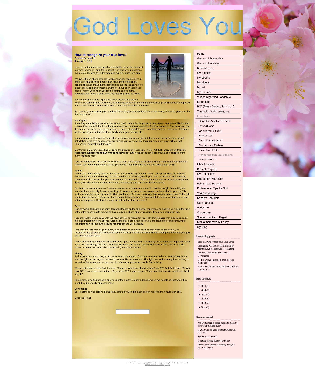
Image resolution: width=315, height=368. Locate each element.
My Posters (204, 92)
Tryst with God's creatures (213, 111)
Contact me (204, 212)
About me (203, 207)
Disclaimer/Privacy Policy (213, 222)
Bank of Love (205, 135)
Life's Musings (206, 164)
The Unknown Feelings (211, 145)
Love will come (206, 126)
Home (200, 53)
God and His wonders (210, 58)
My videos (203, 82)
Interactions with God (210, 178)
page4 (139, 363)
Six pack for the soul (207, 336)
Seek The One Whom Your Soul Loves (216, 242)
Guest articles (205, 202)
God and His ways (208, 63)
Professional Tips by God (212, 188)
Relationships (205, 68)
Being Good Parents (209, 183)
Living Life (203, 101)
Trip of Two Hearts (208, 150)
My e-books (204, 72)
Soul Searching (206, 193)
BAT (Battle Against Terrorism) (215, 106)
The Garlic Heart (207, 159)
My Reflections (206, 173)
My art (201, 87)
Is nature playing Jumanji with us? (214, 341)
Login (167, 365)
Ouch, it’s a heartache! (210, 140)
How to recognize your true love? (216, 154)
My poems (203, 77)
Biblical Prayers (206, 169)
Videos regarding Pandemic (214, 97)
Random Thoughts (208, 198)
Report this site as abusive (154, 365)
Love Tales (203, 116)
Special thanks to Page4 (212, 217)
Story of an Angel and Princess (215, 121)
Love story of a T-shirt (210, 130)
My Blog (202, 227)
